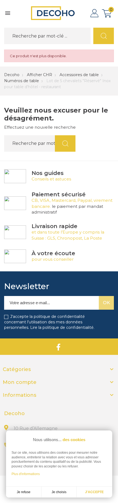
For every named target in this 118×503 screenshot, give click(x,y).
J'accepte (94, 492)
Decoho (11, 74)
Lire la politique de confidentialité (62, 327)
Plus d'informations (26, 474)
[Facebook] (58, 347)
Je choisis (59, 492)
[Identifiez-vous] (94, 13)
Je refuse (23, 492)
